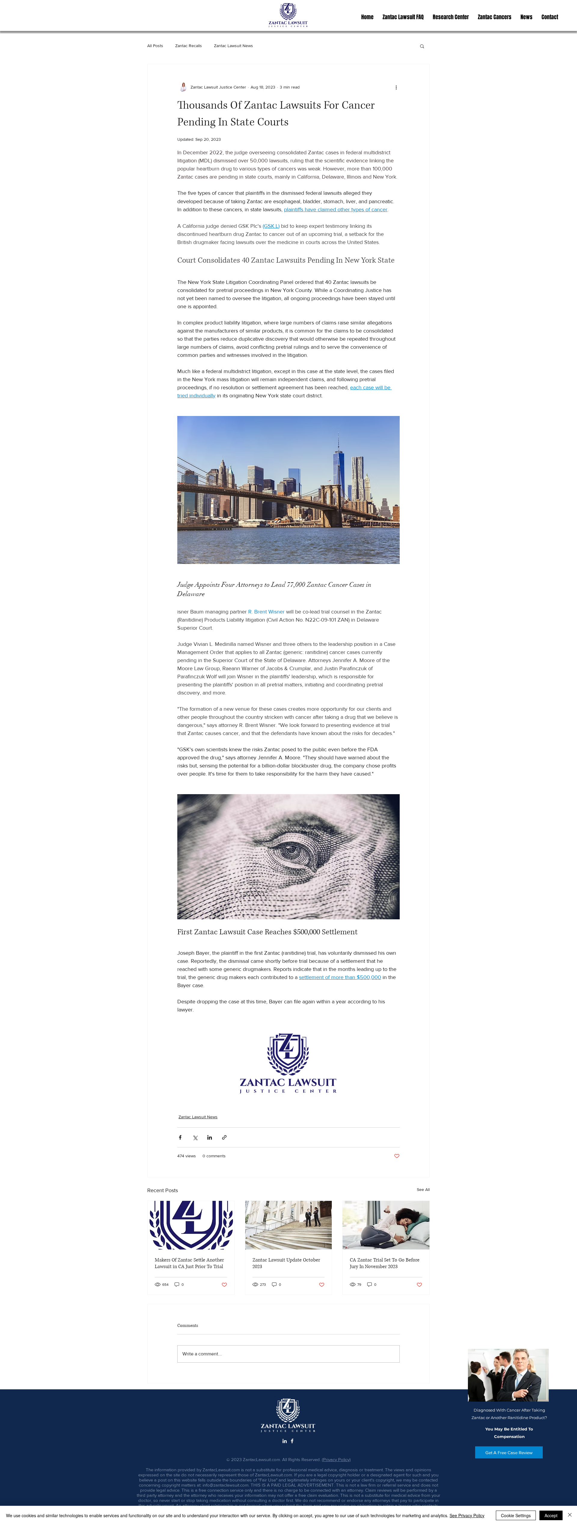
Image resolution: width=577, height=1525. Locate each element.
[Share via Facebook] (180, 1137)
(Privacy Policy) (336, 1459)
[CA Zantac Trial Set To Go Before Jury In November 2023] (386, 1225)
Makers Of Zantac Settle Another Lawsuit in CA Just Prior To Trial (189, 1263)
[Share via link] (224, 1137)
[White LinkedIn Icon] (285, 1441)
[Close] (569, 1515)
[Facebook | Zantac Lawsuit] (292, 1441)
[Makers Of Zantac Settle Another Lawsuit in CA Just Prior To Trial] (191, 1225)
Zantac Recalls (188, 45)
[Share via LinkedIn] (209, 1137)
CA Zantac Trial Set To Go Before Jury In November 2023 (385, 1263)
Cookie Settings (516, 1515)
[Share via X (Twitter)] (195, 1137)
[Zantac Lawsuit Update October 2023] (288, 1225)
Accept (551, 1515)
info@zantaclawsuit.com (226, 1484)
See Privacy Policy (467, 1515)
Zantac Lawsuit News (233, 45)
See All (423, 1189)
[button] (450, 17)
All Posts (155, 45)
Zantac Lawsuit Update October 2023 (286, 1263)
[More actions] (396, 87)
